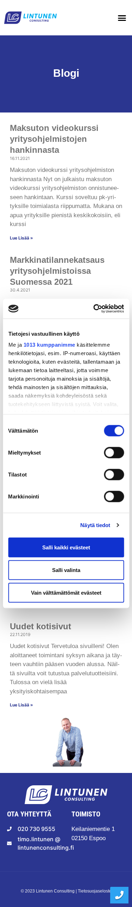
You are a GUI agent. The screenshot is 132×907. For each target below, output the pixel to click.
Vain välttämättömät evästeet (66, 592)
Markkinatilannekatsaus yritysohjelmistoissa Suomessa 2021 (57, 271)
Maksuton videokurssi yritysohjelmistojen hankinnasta (54, 139)
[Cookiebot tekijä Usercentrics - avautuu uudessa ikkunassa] (94, 308)
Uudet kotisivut (42, 626)
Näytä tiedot (95, 525)
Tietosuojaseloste (95, 891)
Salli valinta (66, 570)
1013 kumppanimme (49, 345)
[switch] (114, 451)
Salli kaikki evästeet (66, 547)
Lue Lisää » (22, 238)
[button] (122, 17)
